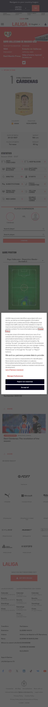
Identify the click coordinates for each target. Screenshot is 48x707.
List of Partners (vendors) (14, 370)
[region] (24, 353)
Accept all (25, 387)
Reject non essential (25, 381)
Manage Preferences (15, 376)
